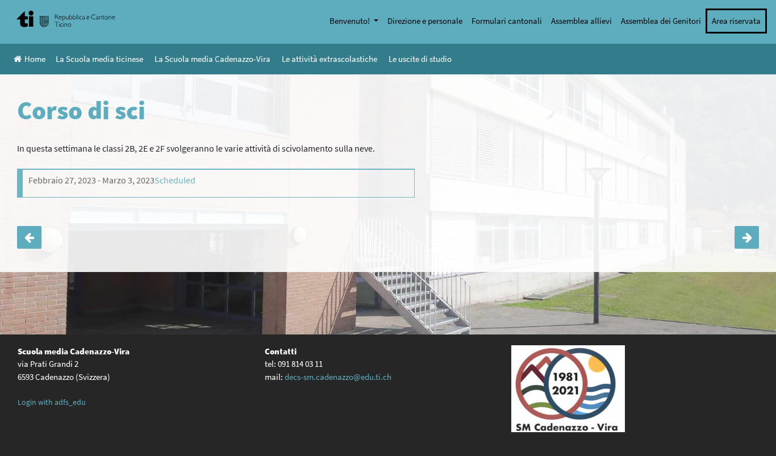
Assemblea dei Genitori (661, 20)
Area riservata (736, 20)
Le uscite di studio (420, 58)
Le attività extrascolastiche (329, 58)
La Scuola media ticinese (99, 58)
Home (34, 58)
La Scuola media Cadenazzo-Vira (212, 58)
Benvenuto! (350, 20)
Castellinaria (747, 237)
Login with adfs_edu (52, 402)
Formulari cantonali (507, 20)
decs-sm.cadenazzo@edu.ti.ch (338, 376)
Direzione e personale (424, 20)
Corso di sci (29, 237)
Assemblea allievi (581, 20)
